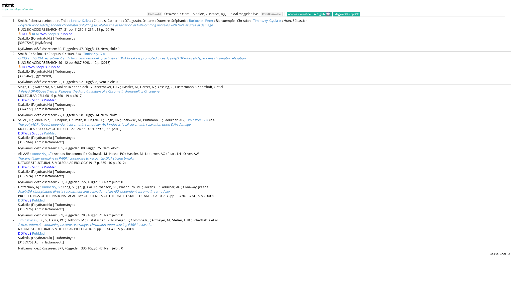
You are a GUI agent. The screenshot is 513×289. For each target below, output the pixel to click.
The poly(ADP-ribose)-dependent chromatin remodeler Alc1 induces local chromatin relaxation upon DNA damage (104, 124)
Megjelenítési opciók (346, 14)
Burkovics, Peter (201, 20)
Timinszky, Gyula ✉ (267, 20)
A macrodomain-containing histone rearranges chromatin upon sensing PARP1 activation (85, 224)
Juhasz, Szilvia (81, 20)
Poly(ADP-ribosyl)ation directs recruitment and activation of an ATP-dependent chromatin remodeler (94, 191)
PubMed (66, 34)
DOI (25, 34)
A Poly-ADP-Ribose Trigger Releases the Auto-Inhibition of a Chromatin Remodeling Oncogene (88, 91)
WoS (44, 34)
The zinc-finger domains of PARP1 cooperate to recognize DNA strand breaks (76, 158)
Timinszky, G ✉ (94, 54)
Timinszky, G (41, 154)
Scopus (54, 34)
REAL (36, 34)
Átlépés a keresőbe (299, 14)
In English (319, 14)
